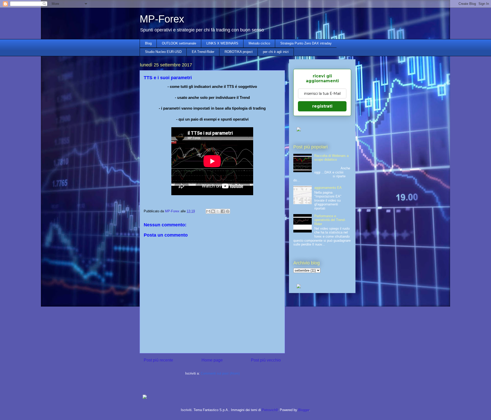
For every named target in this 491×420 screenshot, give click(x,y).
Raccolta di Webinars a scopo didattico (331, 158)
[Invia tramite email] (208, 211)
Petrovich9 (270, 410)
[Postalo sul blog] (213, 211)
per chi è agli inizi (276, 52)
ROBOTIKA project (239, 52)
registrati (322, 106)
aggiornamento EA (328, 188)
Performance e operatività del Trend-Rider (329, 220)
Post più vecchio (266, 360)
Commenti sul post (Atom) (220, 373)
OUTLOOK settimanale (179, 43)
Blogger (303, 410)
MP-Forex (162, 19)
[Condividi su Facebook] (222, 211)
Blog (148, 43)
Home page (212, 360)
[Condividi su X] (217, 211)
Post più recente (158, 360)
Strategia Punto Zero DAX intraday (306, 43)
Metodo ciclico (259, 43)
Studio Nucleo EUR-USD (163, 52)
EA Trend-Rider (203, 52)
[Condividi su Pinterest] (227, 211)
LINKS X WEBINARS (222, 43)
